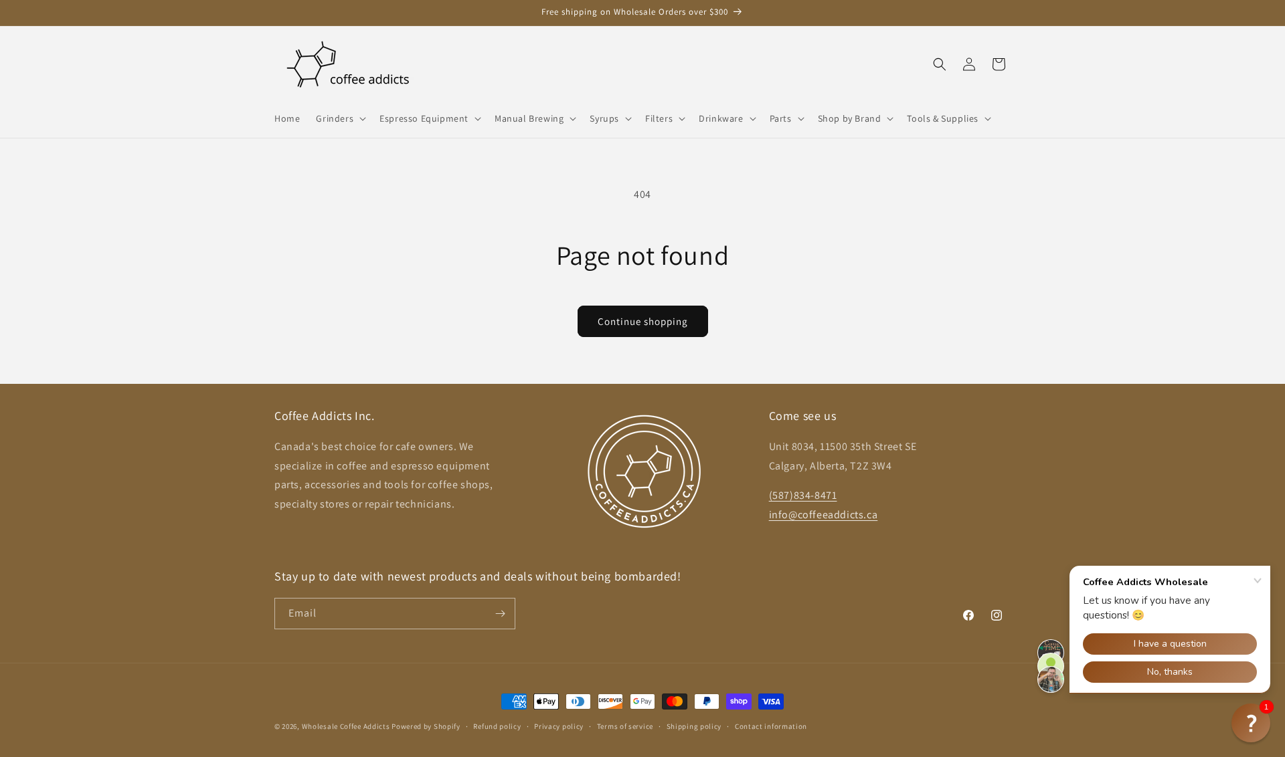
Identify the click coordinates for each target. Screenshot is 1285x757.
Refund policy (497, 726)
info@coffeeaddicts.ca (823, 515)
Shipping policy (694, 726)
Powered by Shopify (426, 726)
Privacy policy (559, 726)
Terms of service (625, 726)
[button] (339, 118)
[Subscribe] (500, 613)
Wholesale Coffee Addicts (346, 726)
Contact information (771, 726)
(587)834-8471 (803, 495)
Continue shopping (643, 321)
